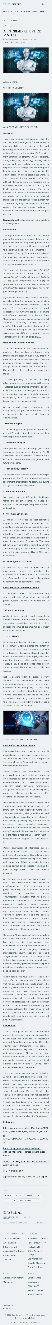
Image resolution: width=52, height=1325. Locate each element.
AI (14, 1200)
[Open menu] (47, 4)
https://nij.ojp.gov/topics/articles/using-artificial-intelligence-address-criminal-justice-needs (25, 1152)
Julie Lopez (41, 1176)
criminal (29, 1195)
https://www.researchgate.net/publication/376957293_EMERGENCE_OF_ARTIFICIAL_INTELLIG (26, 1132)
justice (39, 1195)
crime (7, 1200)
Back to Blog (11, 21)
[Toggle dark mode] (43, 4)
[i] (4, 842)
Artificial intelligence (13, 1195)
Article (7, 26)
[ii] (24, 1019)
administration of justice (30, 1200)
